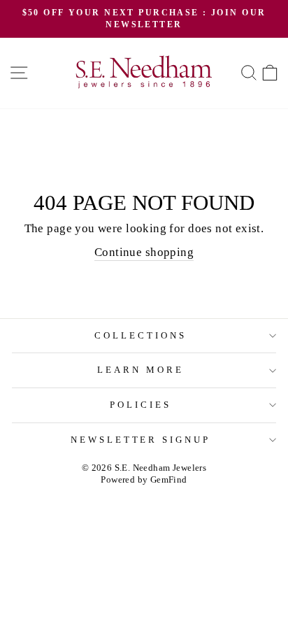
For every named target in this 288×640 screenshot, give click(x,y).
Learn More (140, 369)
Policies (140, 404)
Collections (140, 335)
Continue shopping (144, 252)
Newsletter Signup (141, 439)
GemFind (168, 480)
